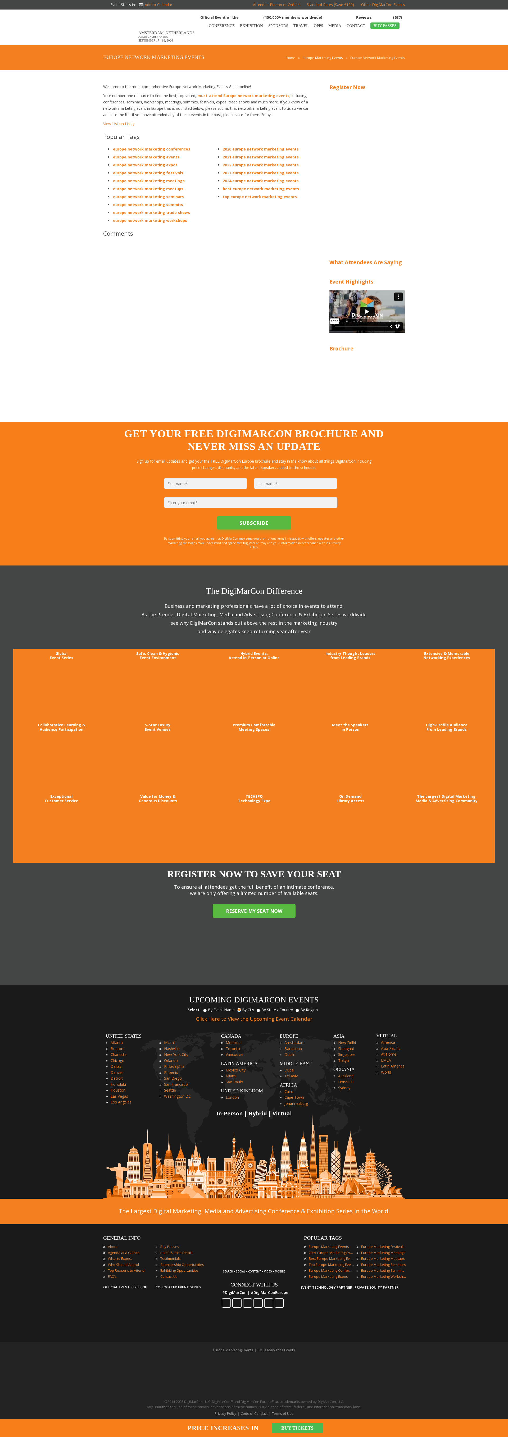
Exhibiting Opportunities (179, 1270)
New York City (176, 1054)
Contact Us (169, 1276)
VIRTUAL (386, 1035)
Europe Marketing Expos (328, 1276)
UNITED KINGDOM (242, 1090)
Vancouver (235, 1054)
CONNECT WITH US (254, 1285)
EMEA (386, 1060)
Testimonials (170, 1258)
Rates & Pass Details (176, 1252)
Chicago (117, 1060)
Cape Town (294, 1097)
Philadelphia (174, 1066)
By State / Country (277, 1009)
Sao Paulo (234, 1081)
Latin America (393, 1066)
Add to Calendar (158, 4)
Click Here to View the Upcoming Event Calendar (254, 1018)
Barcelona (293, 1048)
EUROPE (289, 1036)
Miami (169, 1042)
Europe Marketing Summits (382, 1270)
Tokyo (343, 1060)
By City (248, 1009)
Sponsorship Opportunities (182, 1264)
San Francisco (176, 1084)
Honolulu (118, 1084)
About (112, 1246)
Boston (117, 1048)
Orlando (171, 1060)
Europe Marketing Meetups (383, 1258)
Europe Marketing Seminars (383, 1264)
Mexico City (236, 1070)
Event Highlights (351, 281)
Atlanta (117, 1042)
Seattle (170, 1090)
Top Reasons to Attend (126, 1270)
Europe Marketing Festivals (383, 1246)
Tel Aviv (291, 1075)
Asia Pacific (390, 1048)
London (232, 1097)
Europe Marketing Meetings (383, 1252)
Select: (194, 1009)
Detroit (117, 1078)
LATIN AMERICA (239, 1063)
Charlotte (118, 1054)
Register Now (347, 87)
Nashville (171, 1048)
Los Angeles (121, 1102)
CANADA (231, 1036)
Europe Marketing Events (323, 57)
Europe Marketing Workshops (383, 1276)
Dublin (289, 1054)
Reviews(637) (379, 17)
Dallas (116, 1066)
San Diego (173, 1078)
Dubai (289, 1070)
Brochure (341, 348)
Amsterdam (294, 1042)
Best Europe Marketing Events (331, 1258)
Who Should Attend (123, 1264)
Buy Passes (169, 1246)
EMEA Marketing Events (276, 1350)
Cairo (288, 1091)
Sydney (344, 1087)
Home (290, 57)
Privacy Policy (225, 1413)
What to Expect (120, 1258)
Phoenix (171, 1072)
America (388, 1042)
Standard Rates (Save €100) (330, 4)
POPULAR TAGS (323, 1238)
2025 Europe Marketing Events (331, 1252)
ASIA (338, 1036)
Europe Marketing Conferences (331, 1270)
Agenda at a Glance (123, 1252)
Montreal (233, 1042)
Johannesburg (296, 1103)
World (386, 1072)
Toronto (233, 1048)
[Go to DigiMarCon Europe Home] (120, 28)
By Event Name (221, 1009)
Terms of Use (282, 1413)
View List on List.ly (118, 123)
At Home (388, 1054)
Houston (118, 1090)
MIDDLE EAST (295, 1063)
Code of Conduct (254, 1413)
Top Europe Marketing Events (331, 1264)
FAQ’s (112, 1276)
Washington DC (177, 1096)
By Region (309, 1009)
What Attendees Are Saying (365, 262)
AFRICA (288, 1085)
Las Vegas (119, 1096)
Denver (117, 1072)
